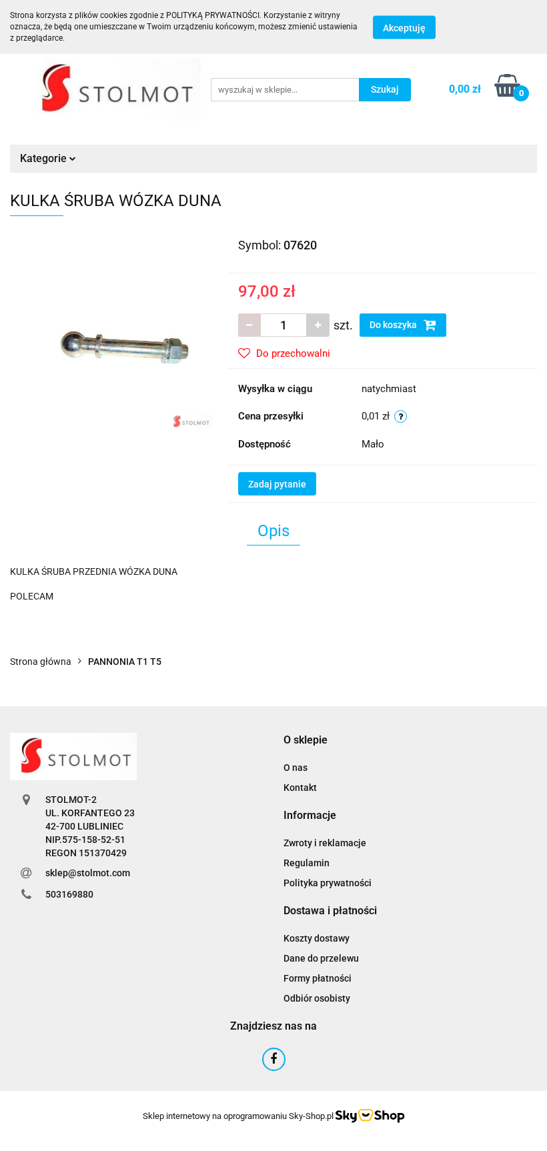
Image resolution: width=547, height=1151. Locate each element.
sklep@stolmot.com (87, 873)
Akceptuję (404, 27)
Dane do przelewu (321, 958)
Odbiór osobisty (317, 998)
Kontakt (300, 787)
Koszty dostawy (317, 938)
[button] (306, 740)
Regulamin (307, 863)
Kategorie (44, 158)
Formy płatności (318, 978)
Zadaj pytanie (277, 484)
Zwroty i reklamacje (325, 843)
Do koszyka (394, 324)
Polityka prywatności (328, 883)
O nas (296, 767)
